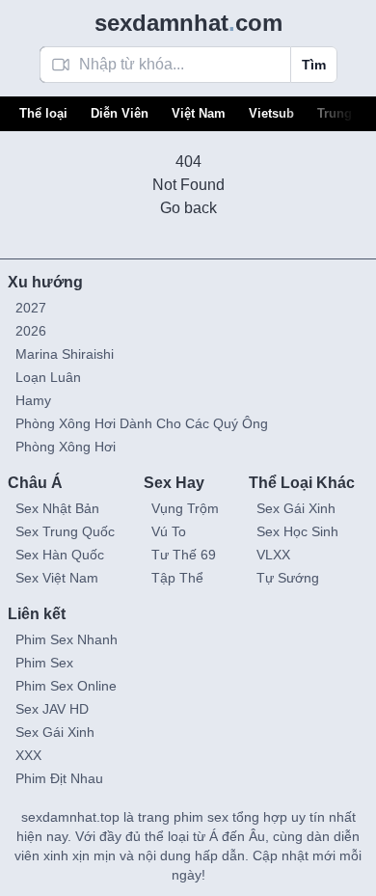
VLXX (273, 554)
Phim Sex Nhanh (66, 639)
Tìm (314, 64)
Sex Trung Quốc (65, 531)
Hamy (33, 400)
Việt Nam (199, 113)
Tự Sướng (287, 577)
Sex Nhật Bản (57, 508)
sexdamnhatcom (188, 23)
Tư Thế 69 (183, 554)
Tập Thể (177, 577)
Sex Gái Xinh (296, 508)
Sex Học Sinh (297, 531)
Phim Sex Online (66, 685)
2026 (30, 331)
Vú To (168, 531)
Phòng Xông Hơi (65, 446)
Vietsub (271, 113)
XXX (28, 755)
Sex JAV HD (52, 709)
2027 (30, 307)
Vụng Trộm (185, 508)
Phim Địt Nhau (59, 778)
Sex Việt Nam (56, 577)
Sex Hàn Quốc (59, 554)
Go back (188, 208)
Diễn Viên (119, 113)
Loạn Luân (48, 377)
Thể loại (43, 113)
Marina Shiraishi (64, 354)
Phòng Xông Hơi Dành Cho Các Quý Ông (141, 423)
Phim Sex (44, 662)
